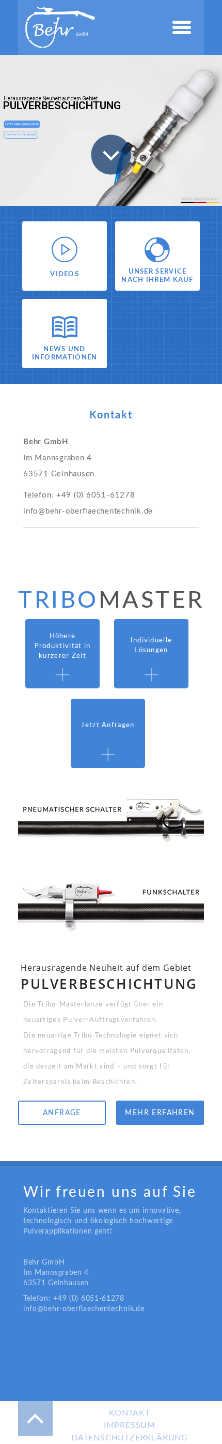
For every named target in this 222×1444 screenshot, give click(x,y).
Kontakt (129, 1413)
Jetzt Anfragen (107, 725)
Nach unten (111, 154)
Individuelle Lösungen (151, 645)
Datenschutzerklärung (129, 1438)
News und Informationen (65, 353)
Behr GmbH (60, 27)
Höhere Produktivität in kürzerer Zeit (63, 646)
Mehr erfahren (160, 1113)
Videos (64, 274)
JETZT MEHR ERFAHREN (22, 124)
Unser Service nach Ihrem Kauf (157, 275)
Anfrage (62, 1113)
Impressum (129, 1425)
